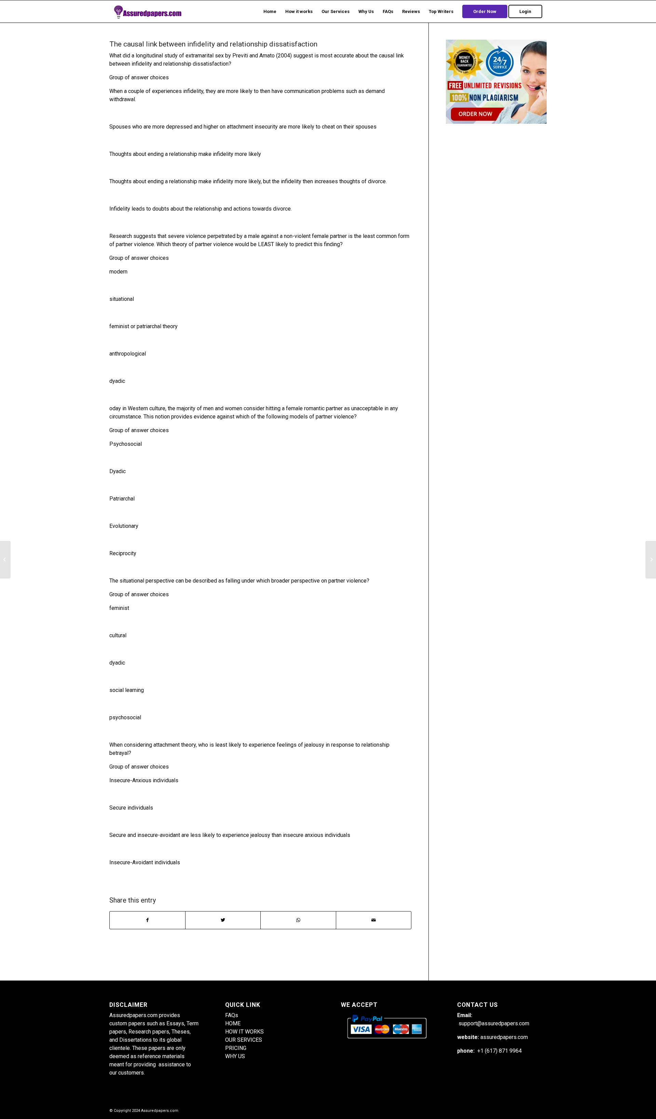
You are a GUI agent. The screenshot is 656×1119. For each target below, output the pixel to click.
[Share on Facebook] (147, 920)
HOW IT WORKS (244, 1031)
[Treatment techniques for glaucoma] (5, 559)
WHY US (235, 1056)
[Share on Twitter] (223, 920)
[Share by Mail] (373, 920)
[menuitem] (270, 11)
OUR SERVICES (243, 1040)
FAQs (231, 1015)
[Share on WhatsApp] (298, 920)
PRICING (235, 1048)
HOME (233, 1023)
